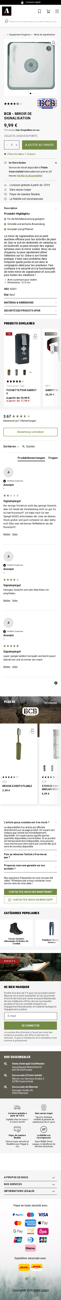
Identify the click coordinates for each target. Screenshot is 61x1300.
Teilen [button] (15, 534)
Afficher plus (50, 702)
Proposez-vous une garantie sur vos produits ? (24, 867)
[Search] (6, 21)
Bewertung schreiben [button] (30, 432)
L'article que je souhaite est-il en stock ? (26, 822)
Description (10, 208)
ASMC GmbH (41, 1290)
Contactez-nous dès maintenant (30, 892)
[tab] (31, 458)
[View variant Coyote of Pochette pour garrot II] (9, 372)
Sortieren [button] (9, 446)
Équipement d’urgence (19, 34)
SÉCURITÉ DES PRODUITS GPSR (22, 310)
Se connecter (30, 1025)
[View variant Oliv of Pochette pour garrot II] (24, 372)
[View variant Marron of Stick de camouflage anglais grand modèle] (44, 768)
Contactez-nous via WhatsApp (33, 899)
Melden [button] (6, 534)
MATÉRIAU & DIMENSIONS (19, 302)
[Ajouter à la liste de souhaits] (53, 42)
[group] (30, 416)
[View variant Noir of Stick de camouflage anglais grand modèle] (52, 768)
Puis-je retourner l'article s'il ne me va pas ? (25, 856)
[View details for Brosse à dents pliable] (19, 744)
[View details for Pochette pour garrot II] (22, 348)
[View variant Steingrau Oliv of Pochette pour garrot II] (17, 372)
